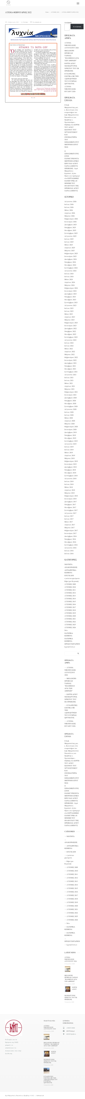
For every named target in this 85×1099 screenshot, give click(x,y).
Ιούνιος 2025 (68, 242)
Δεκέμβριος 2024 (70, 259)
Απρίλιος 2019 (69, 455)
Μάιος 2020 (68, 418)
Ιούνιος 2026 (68, 207)
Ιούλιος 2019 (68, 447)
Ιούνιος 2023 (68, 311)
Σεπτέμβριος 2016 (71, 545)
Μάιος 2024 (68, 279)
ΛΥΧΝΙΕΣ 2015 (70, 601)
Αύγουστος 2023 (70, 305)
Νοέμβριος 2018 (70, 470)
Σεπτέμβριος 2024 (71, 268)
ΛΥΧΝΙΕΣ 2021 (70, 619)
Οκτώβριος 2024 (70, 265)
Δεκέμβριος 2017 (70, 501)
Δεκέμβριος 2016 (70, 536)
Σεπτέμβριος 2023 (71, 302)
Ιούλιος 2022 (68, 343)
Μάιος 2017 (68, 522)
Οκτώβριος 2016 (70, 542)
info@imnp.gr (70, 1031)
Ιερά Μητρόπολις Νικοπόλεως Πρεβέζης (17, 1095)
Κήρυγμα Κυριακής (71, 581)
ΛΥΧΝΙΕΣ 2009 (70, 584)
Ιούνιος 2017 (68, 519)
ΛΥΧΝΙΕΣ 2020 (70, 616)
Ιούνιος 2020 (68, 415)
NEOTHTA (68, 564)
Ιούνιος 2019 (68, 450)
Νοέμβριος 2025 (70, 227)
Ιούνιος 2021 (68, 380)
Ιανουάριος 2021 (70, 395)
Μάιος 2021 (68, 383)
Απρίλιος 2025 (69, 248)
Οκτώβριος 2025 (70, 230)
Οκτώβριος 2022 (70, 334)
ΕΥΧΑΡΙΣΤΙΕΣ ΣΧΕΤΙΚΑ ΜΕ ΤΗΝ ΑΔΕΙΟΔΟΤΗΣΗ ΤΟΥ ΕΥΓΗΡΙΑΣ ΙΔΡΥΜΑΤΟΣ (71, 79)
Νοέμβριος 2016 (70, 539)
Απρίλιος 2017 (69, 525)
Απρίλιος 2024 (69, 282)
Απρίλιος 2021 (69, 386)
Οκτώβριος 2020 (70, 403)
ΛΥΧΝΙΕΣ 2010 (70, 587)
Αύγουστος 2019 (70, 444)
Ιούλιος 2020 (68, 412)
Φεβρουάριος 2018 (71, 496)
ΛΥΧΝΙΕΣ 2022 (70, 622)
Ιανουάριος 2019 (70, 464)
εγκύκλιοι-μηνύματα (72, 578)
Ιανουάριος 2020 (70, 429)
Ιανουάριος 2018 (70, 499)
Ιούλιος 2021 (68, 377)
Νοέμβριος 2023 (70, 297)
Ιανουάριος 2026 (70, 222)
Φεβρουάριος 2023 (71, 323)
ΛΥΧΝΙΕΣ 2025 (70, 624)
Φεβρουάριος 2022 (71, 357)
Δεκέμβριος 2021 (70, 363)
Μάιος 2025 (68, 245)
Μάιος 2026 (68, 210)
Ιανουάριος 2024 (70, 291)
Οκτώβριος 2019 (70, 438)
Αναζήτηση (67, 22)
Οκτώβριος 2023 (70, 299)
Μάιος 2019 (68, 452)
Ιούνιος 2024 (68, 276)
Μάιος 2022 (68, 349)
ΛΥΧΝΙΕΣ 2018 (70, 610)
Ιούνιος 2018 (68, 484)
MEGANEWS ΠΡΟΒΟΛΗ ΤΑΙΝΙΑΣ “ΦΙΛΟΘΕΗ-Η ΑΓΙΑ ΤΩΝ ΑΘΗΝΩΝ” (71, 978)
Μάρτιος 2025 (69, 250)
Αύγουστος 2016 (70, 548)
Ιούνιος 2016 (68, 553)
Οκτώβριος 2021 (70, 369)
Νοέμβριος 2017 (70, 504)
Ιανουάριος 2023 (70, 325)
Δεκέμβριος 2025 (70, 224)
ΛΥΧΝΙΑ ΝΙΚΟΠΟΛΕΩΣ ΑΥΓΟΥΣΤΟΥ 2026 (71, 45)
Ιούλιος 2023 (68, 308)
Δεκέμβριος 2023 (70, 294)
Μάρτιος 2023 (69, 320)
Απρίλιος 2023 (69, 317)
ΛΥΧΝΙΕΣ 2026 (70, 627)
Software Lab (40, 1095)
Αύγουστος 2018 (70, 478)
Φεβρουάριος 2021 (71, 392)
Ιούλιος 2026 (68, 204)
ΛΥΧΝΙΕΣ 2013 (70, 596)
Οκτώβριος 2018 (70, 473)
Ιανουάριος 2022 (70, 360)
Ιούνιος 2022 (68, 346)
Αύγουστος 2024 (70, 271)
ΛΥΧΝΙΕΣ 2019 (70, 613)
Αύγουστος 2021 (70, 374)
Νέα (66, 630)
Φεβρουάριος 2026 (71, 219)
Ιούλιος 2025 (68, 239)
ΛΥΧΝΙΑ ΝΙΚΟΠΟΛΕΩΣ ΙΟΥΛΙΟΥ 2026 (70, 88)
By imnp (25, 22)
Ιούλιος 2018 (68, 481)
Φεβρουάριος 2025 (71, 253)
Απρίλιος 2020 (69, 421)
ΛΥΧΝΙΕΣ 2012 (70, 593)
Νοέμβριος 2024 (70, 262)
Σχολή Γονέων (69, 647)
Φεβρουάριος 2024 (71, 288)
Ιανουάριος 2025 (70, 256)
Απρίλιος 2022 (69, 351)
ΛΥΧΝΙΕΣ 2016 (70, 604)
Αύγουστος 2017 (70, 513)
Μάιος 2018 (68, 487)
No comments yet (37, 22)
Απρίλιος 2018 (69, 490)
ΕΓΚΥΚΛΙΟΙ (69, 575)
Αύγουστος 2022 (70, 340)
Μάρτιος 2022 (69, 354)
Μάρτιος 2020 (69, 424)
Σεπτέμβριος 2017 (71, 510)
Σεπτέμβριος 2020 (71, 406)
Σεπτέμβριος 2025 (71, 233)
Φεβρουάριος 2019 (71, 461)
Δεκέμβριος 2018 (70, 467)
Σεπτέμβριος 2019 (71, 441)
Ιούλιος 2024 (68, 273)
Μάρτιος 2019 (69, 458)
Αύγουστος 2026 (70, 201)
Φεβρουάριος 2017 (71, 530)
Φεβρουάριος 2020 (71, 426)
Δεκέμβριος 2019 (70, 432)
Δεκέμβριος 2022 (70, 328)
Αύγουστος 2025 (70, 236)
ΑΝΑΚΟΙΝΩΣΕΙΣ (70, 567)
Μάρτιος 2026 (69, 216)
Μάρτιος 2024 (69, 285)
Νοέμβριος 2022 (70, 331)
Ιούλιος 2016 (68, 551)
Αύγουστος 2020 (70, 409)
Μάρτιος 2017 (69, 527)
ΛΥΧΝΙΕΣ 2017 (70, 607)
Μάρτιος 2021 (69, 389)
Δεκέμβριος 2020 (70, 398)
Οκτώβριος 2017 (70, 507)
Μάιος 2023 (68, 314)
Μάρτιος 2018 (69, 493)
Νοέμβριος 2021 (70, 366)
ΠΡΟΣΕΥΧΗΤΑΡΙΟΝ (72, 644)
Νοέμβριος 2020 (70, 400)
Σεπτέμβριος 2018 (71, 475)
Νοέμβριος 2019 (70, 435)
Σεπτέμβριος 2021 (71, 372)
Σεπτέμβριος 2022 (71, 337)
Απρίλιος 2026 (69, 213)
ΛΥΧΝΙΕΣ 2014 (70, 598)
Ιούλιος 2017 (68, 516)
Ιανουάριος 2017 (70, 533)
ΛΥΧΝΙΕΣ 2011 (70, 590)
